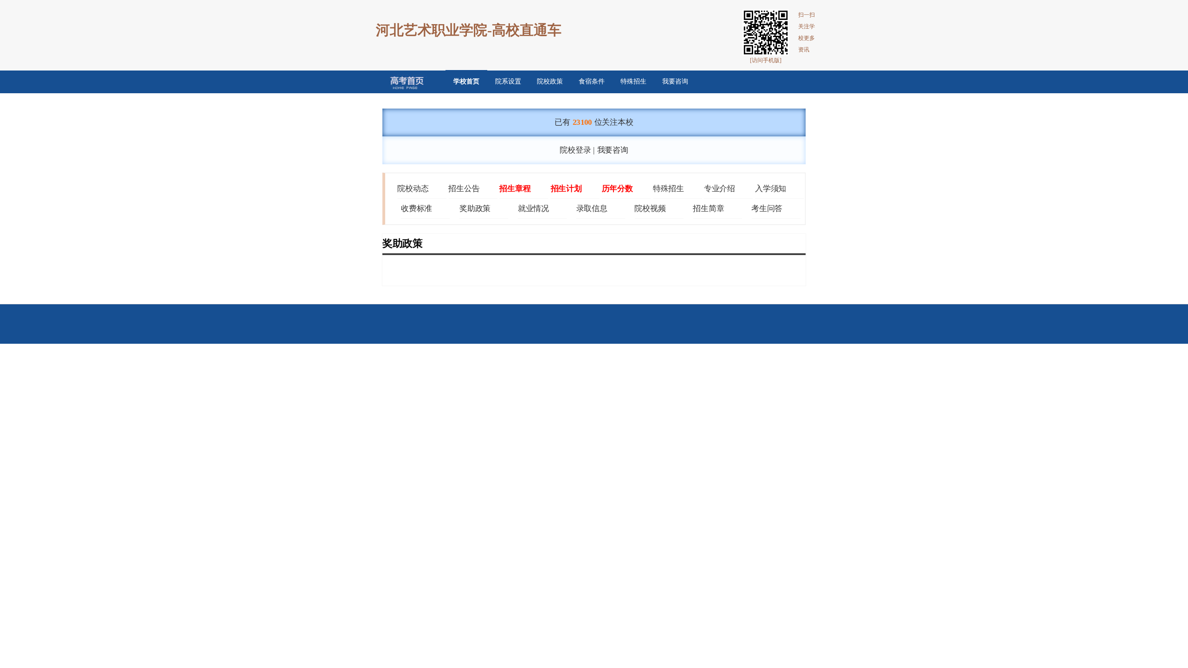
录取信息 (591, 209)
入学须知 (770, 188)
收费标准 (416, 209)
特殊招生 (633, 81)
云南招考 (400, 81)
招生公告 (463, 188)
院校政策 (550, 81)
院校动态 (412, 188)
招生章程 (514, 188)
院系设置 (508, 81)
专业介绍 (719, 188)
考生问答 (766, 209)
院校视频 (649, 209)
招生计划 (566, 188)
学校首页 (466, 81)
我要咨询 (675, 81)
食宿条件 (592, 81)
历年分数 (617, 188)
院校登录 (575, 150)
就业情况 (533, 209)
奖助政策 (475, 209)
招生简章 (708, 209)
